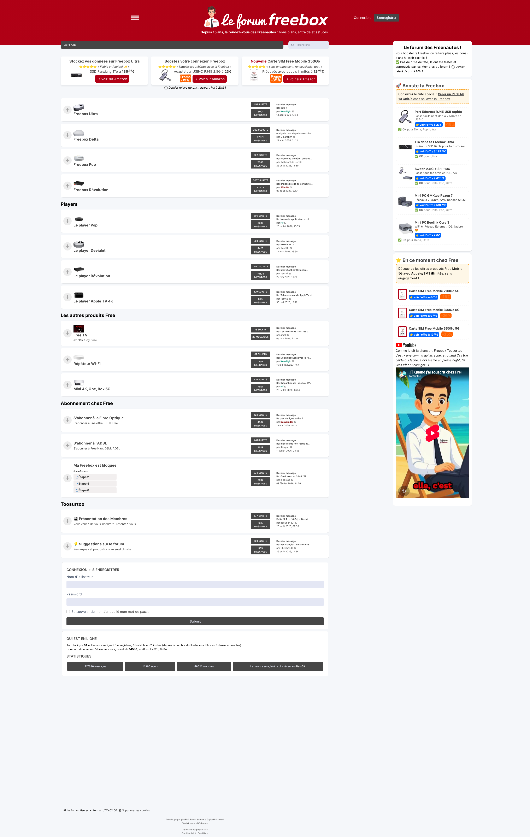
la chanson (424, 351)
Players (69, 204)
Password (74, 594)
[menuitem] (134, 810)
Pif (282, 222)
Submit (195, 621)
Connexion (76, 570)
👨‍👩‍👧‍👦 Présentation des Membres (100, 519)
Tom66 (284, 298)
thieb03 (285, 248)
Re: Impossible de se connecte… (294, 184)
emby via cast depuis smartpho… (294, 133)
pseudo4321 (287, 522)
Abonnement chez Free (87, 403)
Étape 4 (83, 483)
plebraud (285, 480)
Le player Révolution (91, 276)
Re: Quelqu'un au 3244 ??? (291, 476)
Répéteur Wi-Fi (87, 363)
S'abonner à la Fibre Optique (98, 418)
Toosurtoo (72, 504)
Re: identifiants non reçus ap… (293, 443)
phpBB (184, 819)
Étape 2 (83, 477)
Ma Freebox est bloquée (95, 465)
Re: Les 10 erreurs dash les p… (293, 331)
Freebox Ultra (85, 114)
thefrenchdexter (290, 162)
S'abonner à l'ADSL (90, 443)
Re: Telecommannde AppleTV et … (295, 295)
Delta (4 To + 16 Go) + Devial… (293, 519)
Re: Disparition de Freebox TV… (293, 383)
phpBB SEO (202, 829)
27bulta (285, 187)
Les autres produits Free (88, 315)
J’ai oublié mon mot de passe (126, 611)
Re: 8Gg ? (281, 108)
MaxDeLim (286, 136)
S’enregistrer (105, 570)
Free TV (80, 335)
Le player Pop (85, 225)
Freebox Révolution (90, 190)
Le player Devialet (89, 250)
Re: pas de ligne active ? (289, 418)
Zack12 (284, 273)
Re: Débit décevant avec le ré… (293, 357)
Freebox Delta (86, 139)
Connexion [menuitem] (362, 18)
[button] (135, 17)
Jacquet (285, 447)
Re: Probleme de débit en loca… (294, 158)
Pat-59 (300, 666)
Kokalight (286, 111)
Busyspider (287, 421)
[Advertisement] (195, 741)
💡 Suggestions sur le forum (98, 544)
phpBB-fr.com (201, 823)
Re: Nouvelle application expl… (293, 219)
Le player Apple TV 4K (93, 301)
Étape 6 (83, 490)
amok (284, 335)
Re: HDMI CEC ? (285, 244)
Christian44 (287, 548)
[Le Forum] (266, 17)
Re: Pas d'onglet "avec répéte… (293, 544)
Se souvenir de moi (86, 611)
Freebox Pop (84, 164)
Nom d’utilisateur (79, 577)
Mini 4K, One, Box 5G (91, 389)
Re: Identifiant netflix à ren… (292, 270)
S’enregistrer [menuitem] (386, 18)
